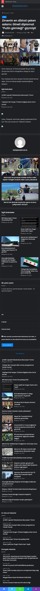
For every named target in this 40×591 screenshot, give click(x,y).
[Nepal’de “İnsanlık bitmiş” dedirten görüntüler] (7, 419)
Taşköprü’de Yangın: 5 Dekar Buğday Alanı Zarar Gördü (21, 1)
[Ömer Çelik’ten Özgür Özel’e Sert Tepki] (29, 222)
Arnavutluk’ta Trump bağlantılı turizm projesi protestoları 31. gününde (25, 427)
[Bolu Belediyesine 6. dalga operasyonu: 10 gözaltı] (10, 241)
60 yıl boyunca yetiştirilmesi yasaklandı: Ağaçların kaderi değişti (24, 436)
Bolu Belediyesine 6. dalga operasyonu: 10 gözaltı (9, 250)
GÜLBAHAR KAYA (9, 32)
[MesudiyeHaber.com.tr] (20, 6)
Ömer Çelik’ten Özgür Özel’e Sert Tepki (28, 230)
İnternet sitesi (6, 329)
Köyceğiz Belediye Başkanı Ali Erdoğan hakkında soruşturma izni (9, 261)
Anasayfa (6, 13)
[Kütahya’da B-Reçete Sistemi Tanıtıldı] (7, 405)
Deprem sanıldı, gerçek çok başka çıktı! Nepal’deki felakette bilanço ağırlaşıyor (25, 465)
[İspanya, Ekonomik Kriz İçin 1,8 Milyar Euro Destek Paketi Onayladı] (7, 475)
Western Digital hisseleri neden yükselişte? (17, 500)
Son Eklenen (20, 353)
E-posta (4, 322)
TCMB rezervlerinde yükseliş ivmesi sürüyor (17, 458)
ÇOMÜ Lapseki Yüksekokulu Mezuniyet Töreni (17, 95)
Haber (12, 13)
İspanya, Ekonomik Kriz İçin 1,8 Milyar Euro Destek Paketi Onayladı (24, 474)
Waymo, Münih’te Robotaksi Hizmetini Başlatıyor (19, 489)
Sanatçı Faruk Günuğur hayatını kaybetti (16, 494)
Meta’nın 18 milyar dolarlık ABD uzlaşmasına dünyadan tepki (25, 450)
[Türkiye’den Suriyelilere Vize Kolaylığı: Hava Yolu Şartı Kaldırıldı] (29, 262)
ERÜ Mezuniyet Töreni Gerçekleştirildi (9, 219)
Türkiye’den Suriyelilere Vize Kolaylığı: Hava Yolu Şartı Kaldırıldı (29, 271)
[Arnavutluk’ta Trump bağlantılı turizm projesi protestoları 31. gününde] (7, 427)
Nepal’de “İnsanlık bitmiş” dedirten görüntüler (23, 417)
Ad (3, 314)
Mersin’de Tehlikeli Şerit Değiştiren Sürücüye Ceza (29, 239)
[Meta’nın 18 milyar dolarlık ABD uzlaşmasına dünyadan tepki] (7, 451)
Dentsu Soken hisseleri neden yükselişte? (16, 411)
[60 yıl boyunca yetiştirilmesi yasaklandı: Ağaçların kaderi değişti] (7, 437)
